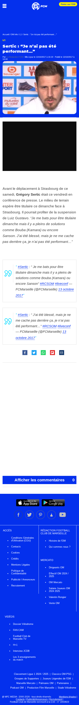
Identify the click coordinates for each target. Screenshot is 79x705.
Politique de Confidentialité (18, 572)
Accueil (6, 34)
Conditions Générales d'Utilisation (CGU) (22, 539)
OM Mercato (55, 582)
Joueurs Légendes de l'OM (57, 678)
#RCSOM (47, 284)
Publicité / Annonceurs (23, 579)
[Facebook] (18, 518)
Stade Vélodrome (67, 687)
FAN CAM (18, 630)
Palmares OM (46, 683)
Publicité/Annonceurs (37, 699)
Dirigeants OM (56, 567)
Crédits (15, 558)
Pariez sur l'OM (68, 4)
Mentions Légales (20, 564)
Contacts (16, 546)
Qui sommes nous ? (59, 546)
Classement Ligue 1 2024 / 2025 (31, 674)
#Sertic (23, 267)
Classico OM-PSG (61, 674)
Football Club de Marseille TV (21, 637)
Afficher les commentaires (45, 480)
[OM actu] (39, 4)
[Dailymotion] (51, 518)
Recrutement (18, 585)
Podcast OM (17, 687)
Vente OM (54, 603)
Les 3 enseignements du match (24, 658)
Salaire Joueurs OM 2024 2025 (59, 589)
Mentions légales (67, 696)
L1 (20, 34)
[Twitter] (29, 518)
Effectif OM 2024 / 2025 (59, 575)
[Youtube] (62, 518)
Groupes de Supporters (27, 678)
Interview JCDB (21, 651)
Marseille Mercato (25, 683)
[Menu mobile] (5, 6)
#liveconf (61, 284)
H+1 (15, 645)
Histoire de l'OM (57, 540)
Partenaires (63, 683)
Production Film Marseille (40, 687)
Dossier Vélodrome (23, 624)
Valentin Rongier (57, 597)
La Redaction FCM (14, 57)
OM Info (14, 34)
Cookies (15, 552)
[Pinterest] (40, 518)
